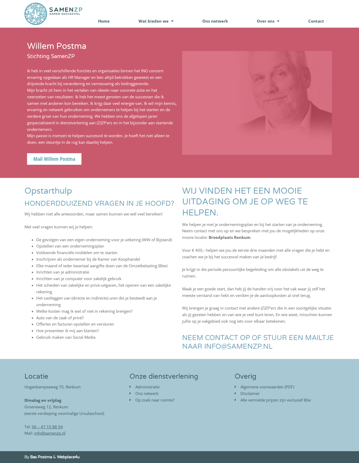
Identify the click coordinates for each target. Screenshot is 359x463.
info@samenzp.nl (49, 433)
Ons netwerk (215, 21)
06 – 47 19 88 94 (47, 426)
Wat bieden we (153, 21)
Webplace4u (68, 457)
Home (104, 21)
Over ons (265, 21)
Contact (316, 21)
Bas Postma (41, 457)
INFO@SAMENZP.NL (238, 346)
